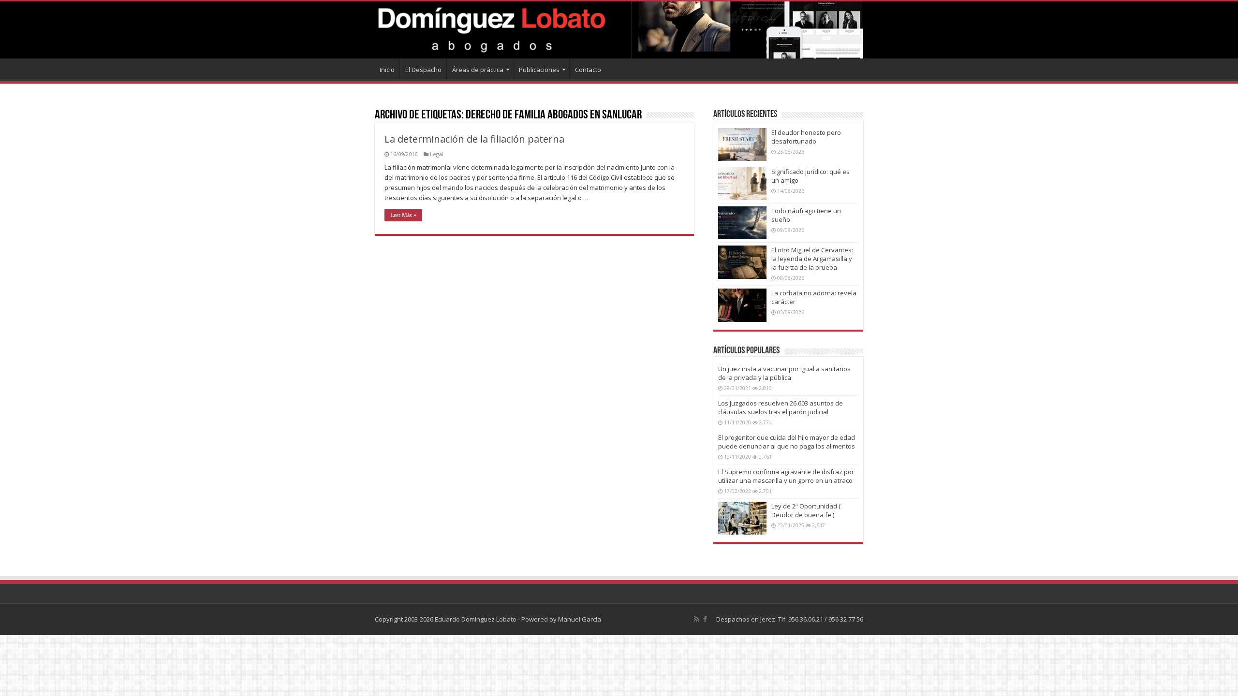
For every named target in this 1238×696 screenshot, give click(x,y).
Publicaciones (539, 69)
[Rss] (696, 619)
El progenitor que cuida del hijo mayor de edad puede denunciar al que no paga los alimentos (786, 441)
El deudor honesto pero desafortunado (806, 136)
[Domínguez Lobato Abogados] (619, 29)
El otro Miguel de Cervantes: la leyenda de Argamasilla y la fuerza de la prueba (812, 259)
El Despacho (423, 69)
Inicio (387, 69)
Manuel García (579, 619)
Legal (436, 154)
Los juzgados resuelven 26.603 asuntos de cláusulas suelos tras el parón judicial (780, 407)
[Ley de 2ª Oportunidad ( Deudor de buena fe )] (742, 518)
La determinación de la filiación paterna (474, 138)
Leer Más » (403, 215)
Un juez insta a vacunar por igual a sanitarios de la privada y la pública (784, 373)
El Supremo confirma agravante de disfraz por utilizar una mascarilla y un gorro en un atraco (786, 476)
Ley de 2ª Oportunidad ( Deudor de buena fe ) (805, 510)
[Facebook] (705, 619)
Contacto (588, 69)
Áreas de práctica (477, 69)
